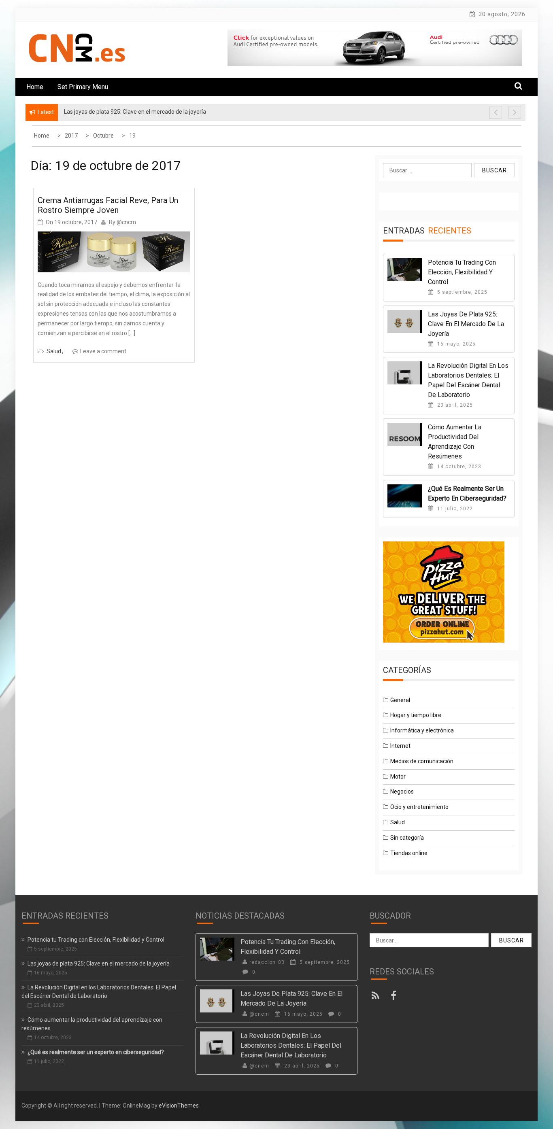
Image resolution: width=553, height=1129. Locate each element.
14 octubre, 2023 (458, 466)
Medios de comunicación (421, 761)
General (400, 700)
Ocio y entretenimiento (419, 807)
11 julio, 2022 (454, 508)
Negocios (402, 791)
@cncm (126, 222)
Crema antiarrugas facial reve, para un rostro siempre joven (108, 205)
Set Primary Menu (82, 87)
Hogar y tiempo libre (415, 715)
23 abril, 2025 (454, 405)
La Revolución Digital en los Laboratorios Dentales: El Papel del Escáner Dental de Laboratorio (290, 1045)
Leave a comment (103, 351)
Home (34, 87)
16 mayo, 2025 (456, 344)
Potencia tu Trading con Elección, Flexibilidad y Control (462, 272)
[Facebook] (394, 997)
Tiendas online (409, 853)
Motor (398, 776)
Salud (54, 351)
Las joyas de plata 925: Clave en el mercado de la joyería (466, 323)
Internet (400, 746)
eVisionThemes (179, 1105)
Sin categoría (407, 837)
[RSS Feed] (377, 997)
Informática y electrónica (422, 730)
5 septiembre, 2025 (461, 292)
